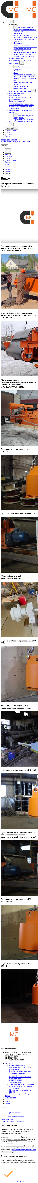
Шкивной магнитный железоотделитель (17, 102)
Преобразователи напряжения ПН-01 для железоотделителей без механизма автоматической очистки (25, 77)
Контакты (8, 134)
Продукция (9, 128)
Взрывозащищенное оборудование (21, 121)
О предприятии (10, 130)
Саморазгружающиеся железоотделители (17, 94)
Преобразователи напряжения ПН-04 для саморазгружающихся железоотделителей (24, 85)
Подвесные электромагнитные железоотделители (20, 98)
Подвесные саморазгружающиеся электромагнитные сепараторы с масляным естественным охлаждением (25, 47)
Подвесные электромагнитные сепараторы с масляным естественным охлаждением (25, 54)
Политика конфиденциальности (12, 1121)
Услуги (7, 132)
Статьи (7, 166)
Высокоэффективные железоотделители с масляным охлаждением (25, 30)
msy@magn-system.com (9, 140)
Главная (8, 169)
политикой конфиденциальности (24, 1150)
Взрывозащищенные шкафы (24, 120)
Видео (7, 136)
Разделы (4, 145)
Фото (7, 164)
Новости (8, 154)
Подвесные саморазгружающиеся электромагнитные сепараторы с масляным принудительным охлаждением (25, 37)
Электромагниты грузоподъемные (21, 105)
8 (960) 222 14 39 (7, 141)
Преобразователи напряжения (20, 91)
